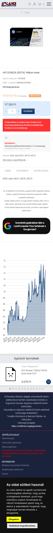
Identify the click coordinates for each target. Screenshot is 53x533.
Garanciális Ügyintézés (11, 443)
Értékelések (41, 171)
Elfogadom (14, 519)
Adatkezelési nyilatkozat (12, 469)
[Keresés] (29, 4)
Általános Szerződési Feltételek (15, 465)
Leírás (8, 171)
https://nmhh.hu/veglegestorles (27, 426)
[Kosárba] (48, 381)
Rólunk (5, 474)
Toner (26, 12)
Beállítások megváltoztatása (22, 526)
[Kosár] (39, 4)
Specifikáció (22, 171)
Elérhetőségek (8, 438)
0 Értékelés (22, 96)
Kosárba (28, 111)
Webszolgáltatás (9, 447)
